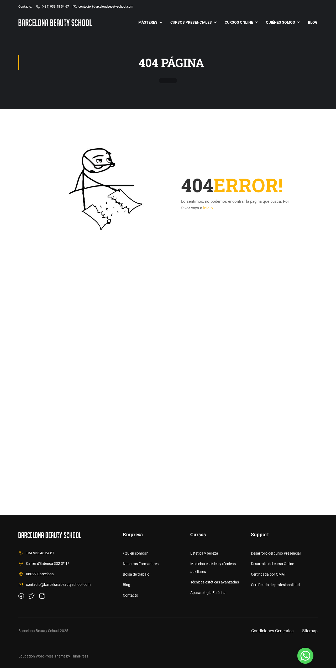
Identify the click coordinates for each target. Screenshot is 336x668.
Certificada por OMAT (268, 574)
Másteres (148, 22)
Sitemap (310, 630)
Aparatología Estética (207, 593)
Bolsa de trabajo (136, 574)
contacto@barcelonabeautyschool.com (105, 6)
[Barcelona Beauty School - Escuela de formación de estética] (55, 22)
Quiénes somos (280, 22)
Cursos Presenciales (191, 22)
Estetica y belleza (204, 553)
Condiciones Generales (272, 630)
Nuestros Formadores (141, 564)
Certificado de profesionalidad (275, 585)
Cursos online (239, 22)
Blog (313, 22)
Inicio (208, 208)
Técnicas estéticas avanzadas (214, 582)
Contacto (130, 595)
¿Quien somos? (135, 553)
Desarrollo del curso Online (272, 564)
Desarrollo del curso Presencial (276, 553)
